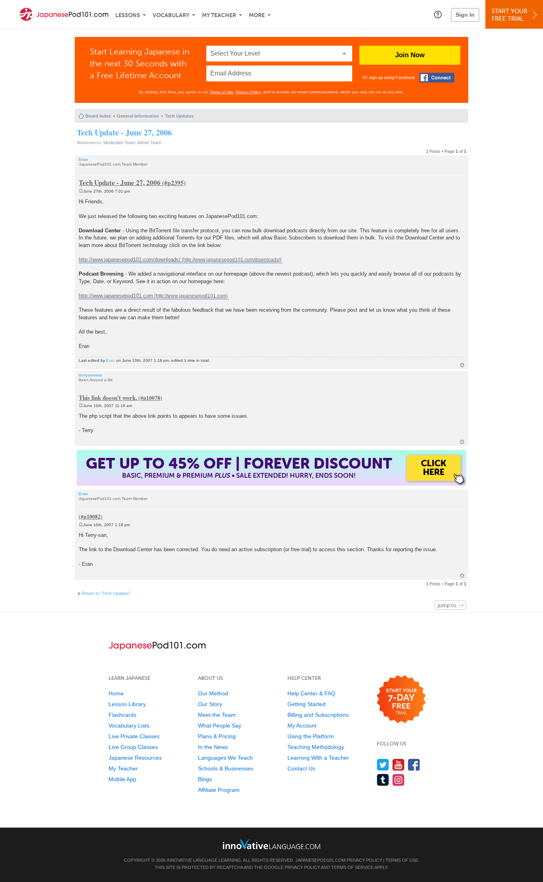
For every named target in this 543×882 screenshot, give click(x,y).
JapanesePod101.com (320, 860)
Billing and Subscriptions (318, 715)
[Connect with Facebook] (437, 77)
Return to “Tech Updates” (106, 593)
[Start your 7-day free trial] (401, 699)
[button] (438, 14)
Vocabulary (171, 15)
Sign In (465, 15)
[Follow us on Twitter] (383, 764)
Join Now (410, 55)
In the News (213, 747)
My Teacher (219, 15)
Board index (98, 116)
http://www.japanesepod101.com (116, 296)
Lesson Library (127, 704)
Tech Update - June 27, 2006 (124, 132)
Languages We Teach (225, 758)
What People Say (219, 725)
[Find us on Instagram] (398, 780)
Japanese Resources (135, 758)
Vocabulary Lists (129, 725)
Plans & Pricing (217, 736)
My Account (301, 725)
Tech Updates (179, 116)
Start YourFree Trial (509, 15)
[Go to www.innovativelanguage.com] (271, 844)
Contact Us (301, 768)
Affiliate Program (219, 790)
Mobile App (122, 779)
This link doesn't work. (108, 397)
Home (116, 693)
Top (462, 365)
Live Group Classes (133, 747)
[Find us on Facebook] (414, 764)
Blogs (205, 779)
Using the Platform (310, 736)
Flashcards (122, 715)
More (257, 15)
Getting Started (306, 704)
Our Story (210, 704)
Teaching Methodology (315, 747)
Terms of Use (221, 92)
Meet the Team (217, 715)
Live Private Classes (134, 736)
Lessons (127, 15)
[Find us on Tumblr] (383, 780)
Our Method (213, 693)
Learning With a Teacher (318, 758)
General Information (138, 116)
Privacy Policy (248, 92)
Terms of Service (352, 867)
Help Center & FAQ (311, 693)
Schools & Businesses (225, 768)
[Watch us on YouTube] (398, 764)
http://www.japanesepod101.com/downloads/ (129, 259)
